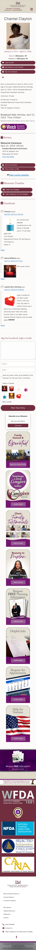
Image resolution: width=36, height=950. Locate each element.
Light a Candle (9, 62)
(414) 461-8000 (8, 157)
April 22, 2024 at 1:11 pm (13, 261)
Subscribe (18, 425)
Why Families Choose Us (11, 894)
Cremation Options (9, 900)
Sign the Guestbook (11, 72)
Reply (3, 250)
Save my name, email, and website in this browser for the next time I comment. (18, 376)
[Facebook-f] (16, 937)
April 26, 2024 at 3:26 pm (13, 214)
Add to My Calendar (11, 165)
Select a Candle (8, 383)
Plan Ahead (7, 907)
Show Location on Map (12, 169)
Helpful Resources (9, 911)
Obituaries (6, 914)
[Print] (3, 77)
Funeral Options (8, 897)
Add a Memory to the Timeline (14, 67)
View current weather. (19, 175)
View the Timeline (12, 190)
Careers (5, 917)
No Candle (7, 402)
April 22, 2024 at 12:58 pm (14, 290)
